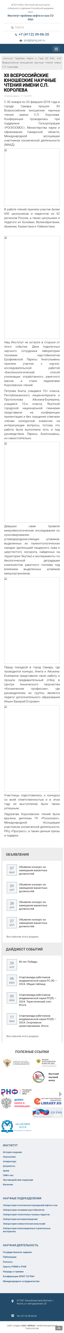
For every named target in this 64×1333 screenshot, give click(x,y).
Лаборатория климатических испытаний (24, 1224)
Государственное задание (17, 1252)
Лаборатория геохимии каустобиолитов (23, 1210)
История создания (12, 1152)
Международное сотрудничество (21, 1281)
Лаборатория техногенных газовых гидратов (26, 1214)
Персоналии (9, 1157)
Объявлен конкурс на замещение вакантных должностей (33, 870)
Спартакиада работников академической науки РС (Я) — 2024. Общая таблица (38, 981)
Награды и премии (13, 1271)
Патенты (8, 1262)
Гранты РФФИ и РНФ (14, 1266)
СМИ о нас (8, 1175)
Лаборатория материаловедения (20, 1219)
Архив (6, 1170)
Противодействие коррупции (18, 1180)
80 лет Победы (28, 961)
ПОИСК (19, 27)
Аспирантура (9, 1161)
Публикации (9, 1257)
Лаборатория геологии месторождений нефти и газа (30, 1205)
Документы (9, 1166)
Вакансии (8, 1184)
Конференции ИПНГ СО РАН (18, 1276)
